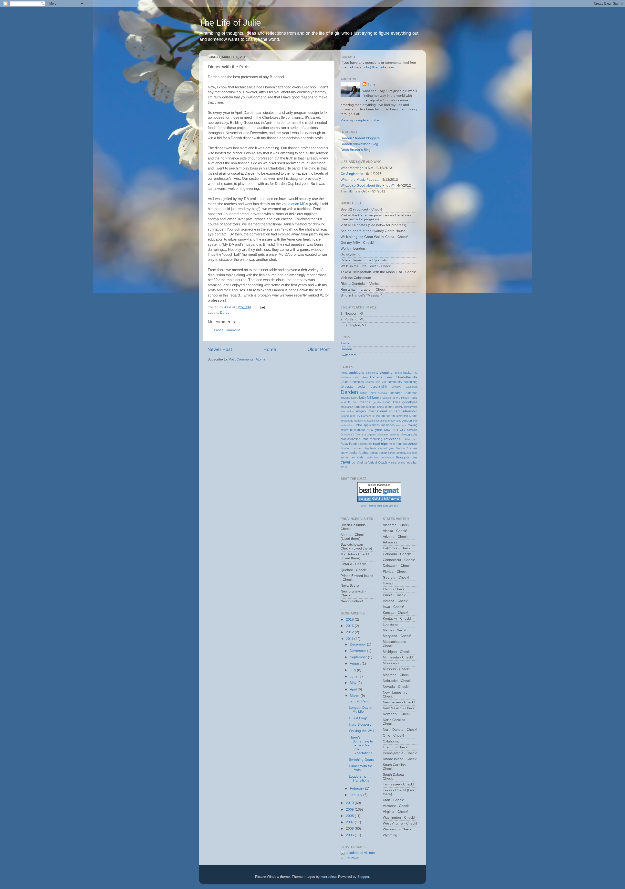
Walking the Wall (361, 731)
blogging (386, 372)
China (345, 382)
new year (374, 430)
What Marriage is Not (357, 168)
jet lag (376, 415)
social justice (358, 453)
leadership (360, 420)
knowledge (347, 420)
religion (362, 443)
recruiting (376, 439)
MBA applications (368, 425)
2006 (350, 828)
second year (386, 448)
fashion (386, 397)
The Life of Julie (230, 23)
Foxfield (352, 402)
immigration (410, 406)
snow (344, 453)
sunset (345, 457)
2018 (350, 619)
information (347, 411)
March (355, 696)
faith (362, 397)
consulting (410, 382)
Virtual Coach (377, 462)
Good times (391, 402)
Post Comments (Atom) (247, 359)
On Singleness (352, 174)
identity (399, 406)
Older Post (318, 349)
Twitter (346, 343)
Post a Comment (227, 330)
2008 (350, 816)
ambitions (356, 372)
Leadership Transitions (359, 778)
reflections (392, 439)
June (354, 676)
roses (392, 443)
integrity (360, 411)
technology (387, 457)
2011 (350, 639)
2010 (350, 803)
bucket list (410, 372)
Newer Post (220, 349)
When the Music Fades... (360, 179)
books (398, 372)
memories (388, 425)
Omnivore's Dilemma (353, 434)
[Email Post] (262, 307)
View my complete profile (360, 120)
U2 (353, 462)
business (346, 377)
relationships (410, 439)
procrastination (350, 439)
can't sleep (361, 377)
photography (409, 434)
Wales (401, 462)
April (354, 689)
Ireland (345, 415)
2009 (350, 809)
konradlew (328, 876)
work (344, 467)
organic (371, 434)
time (414, 457)
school (412, 443)
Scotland (346, 448)
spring (391, 452)
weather (412, 462)
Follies (413, 397)
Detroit (372, 393)
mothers (401, 425)
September (359, 657)
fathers (396, 397)
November (358, 651)
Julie (371, 84)
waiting (392, 462)
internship (409, 411)
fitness (405, 397)
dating (363, 393)
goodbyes (409, 402)
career (389, 377)
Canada (376, 377)
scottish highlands (365, 448)
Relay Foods (349, 443)
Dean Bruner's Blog (356, 150)
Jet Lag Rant (359, 701)
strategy (401, 452)
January (356, 795)
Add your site (391, 506)
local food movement (388, 420)
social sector (378, 453)
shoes (413, 448)
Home (269, 349)
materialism (347, 425)
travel (345, 462)
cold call (380, 382)
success (412, 452)
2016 (350, 626)
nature (344, 429)
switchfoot (373, 457)
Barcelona (372, 372)
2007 (350, 822)
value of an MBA (295, 204)
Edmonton (410, 393)
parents (394, 434)
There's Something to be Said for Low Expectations (361, 745)
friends (365, 402)
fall (369, 397)
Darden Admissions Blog (359, 144)
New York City (394, 430)
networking (357, 430)
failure (354, 397)
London (407, 420)
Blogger (363, 876)
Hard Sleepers (360, 724)
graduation (347, 406)
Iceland (389, 407)
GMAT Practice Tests (371, 506)
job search (388, 416)
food (343, 402)
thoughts (402, 457)
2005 (350, 835)
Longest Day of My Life (360, 709)
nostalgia (412, 429)
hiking (372, 407)
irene (352, 415)
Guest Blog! (358, 718)
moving (412, 425)
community (395, 382)
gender (377, 402)
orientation (383, 434)
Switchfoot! (349, 355)
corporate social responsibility (364, 386)
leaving (371, 420)
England (345, 397)
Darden (225, 312)
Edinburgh (395, 393)
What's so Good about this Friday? (367, 185)
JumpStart (402, 415)
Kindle (413, 416)
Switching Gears (361, 760)
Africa (344, 372)
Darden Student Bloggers (360, 138)
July (353, 670)
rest (369, 443)
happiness (361, 407)
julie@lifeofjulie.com (379, 67)
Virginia (362, 462)
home (380, 406)
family (376, 397)
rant (365, 439)
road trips (380, 443)
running (401, 443)
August (356, 663)
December (358, 644)
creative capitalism (404, 386)
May (353, 683)
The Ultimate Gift (354, 191)
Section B (402, 448)
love (415, 420)
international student (384, 411)
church (369, 382)
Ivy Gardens (364, 415)
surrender (358, 457)
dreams (382, 393)
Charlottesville (406, 377)
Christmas (357, 382)
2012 (350, 632)
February (357, 788)
